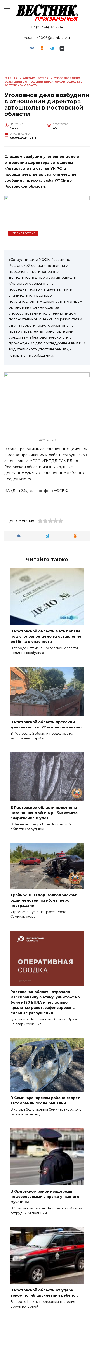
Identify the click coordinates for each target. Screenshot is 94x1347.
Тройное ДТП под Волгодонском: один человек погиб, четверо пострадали (43, 900)
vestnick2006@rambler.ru (47, 38)
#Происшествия (23, 233)
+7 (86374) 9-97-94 (47, 27)
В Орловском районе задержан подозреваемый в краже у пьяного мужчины (44, 1196)
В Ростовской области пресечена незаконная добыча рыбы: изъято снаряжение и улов (44, 812)
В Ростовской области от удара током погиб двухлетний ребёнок (44, 1293)
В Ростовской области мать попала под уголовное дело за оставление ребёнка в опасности (45, 636)
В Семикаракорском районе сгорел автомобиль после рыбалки (45, 1100)
